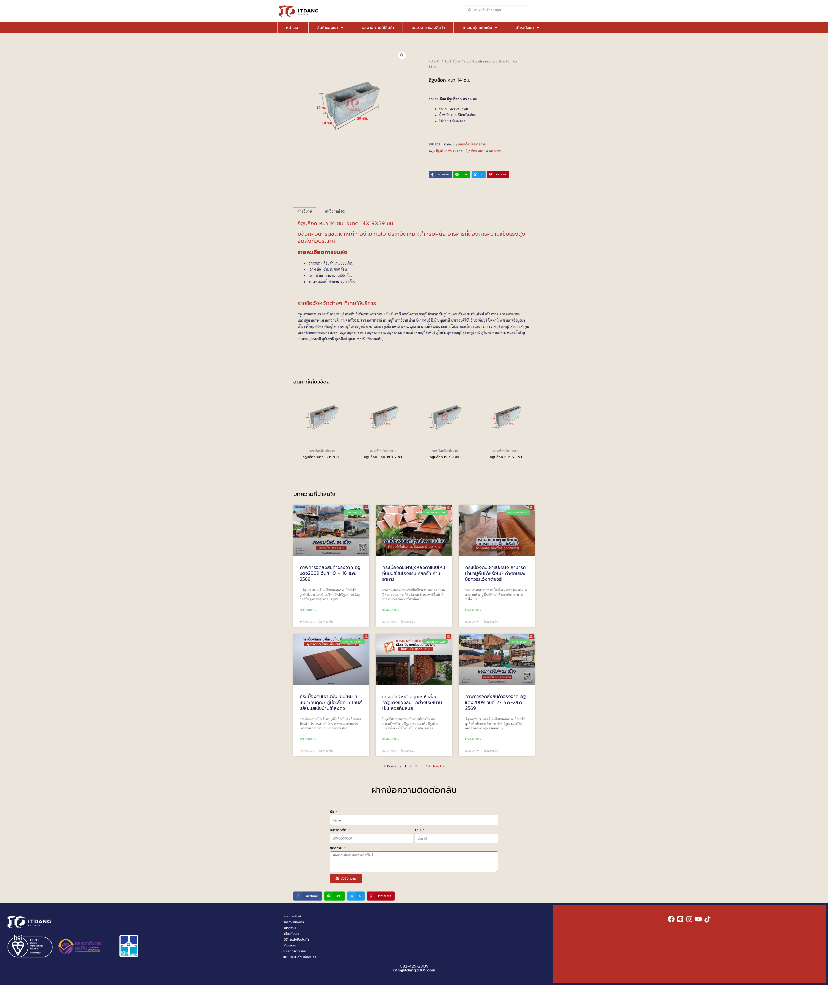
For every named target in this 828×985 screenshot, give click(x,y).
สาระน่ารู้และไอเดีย (477, 28)
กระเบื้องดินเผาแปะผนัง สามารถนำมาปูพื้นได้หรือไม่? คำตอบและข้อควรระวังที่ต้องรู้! (495, 573)
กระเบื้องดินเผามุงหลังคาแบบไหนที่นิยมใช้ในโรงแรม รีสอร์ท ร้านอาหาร (413, 573)
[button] (402, 55)
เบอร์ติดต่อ (339, 830)
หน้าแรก (293, 28)
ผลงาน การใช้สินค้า (378, 28)
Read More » (308, 610)
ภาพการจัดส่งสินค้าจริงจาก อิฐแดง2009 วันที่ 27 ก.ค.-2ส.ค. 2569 (495, 702)
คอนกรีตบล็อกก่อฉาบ (479, 61)
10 (428, 766)
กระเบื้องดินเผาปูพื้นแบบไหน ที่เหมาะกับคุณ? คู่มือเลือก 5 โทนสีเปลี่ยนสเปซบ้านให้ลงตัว (331, 702)
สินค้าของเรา (327, 28)
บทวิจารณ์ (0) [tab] (335, 211)
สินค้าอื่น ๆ (452, 61)
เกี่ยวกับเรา (525, 28)
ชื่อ (332, 812)
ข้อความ (336, 848)
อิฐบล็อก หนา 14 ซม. (450, 151)
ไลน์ (418, 830)
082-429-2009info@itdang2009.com (414, 968)
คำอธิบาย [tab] (304, 211)
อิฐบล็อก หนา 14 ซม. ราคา (483, 151)
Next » (439, 766)
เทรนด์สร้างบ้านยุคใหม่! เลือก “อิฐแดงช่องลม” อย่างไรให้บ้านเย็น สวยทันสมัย (412, 702)
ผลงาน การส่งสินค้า (428, 28)
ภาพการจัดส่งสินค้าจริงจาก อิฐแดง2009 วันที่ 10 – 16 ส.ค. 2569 (330, 573)
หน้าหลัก (434, 61)
